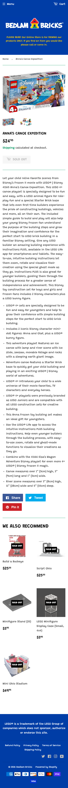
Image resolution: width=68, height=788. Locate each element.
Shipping (9, 147)
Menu (10, 4)
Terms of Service (51, 745)
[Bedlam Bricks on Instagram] (55, 757)
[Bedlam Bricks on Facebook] (49, 757)
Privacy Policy (31, 745)
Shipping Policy (32, 750)
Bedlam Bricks (24, 767)
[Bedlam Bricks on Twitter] (43, 757)
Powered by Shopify (46, 767)
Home (6, 59)
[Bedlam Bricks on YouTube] (62, 757)
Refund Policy (12, 745)
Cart (62, 4)
